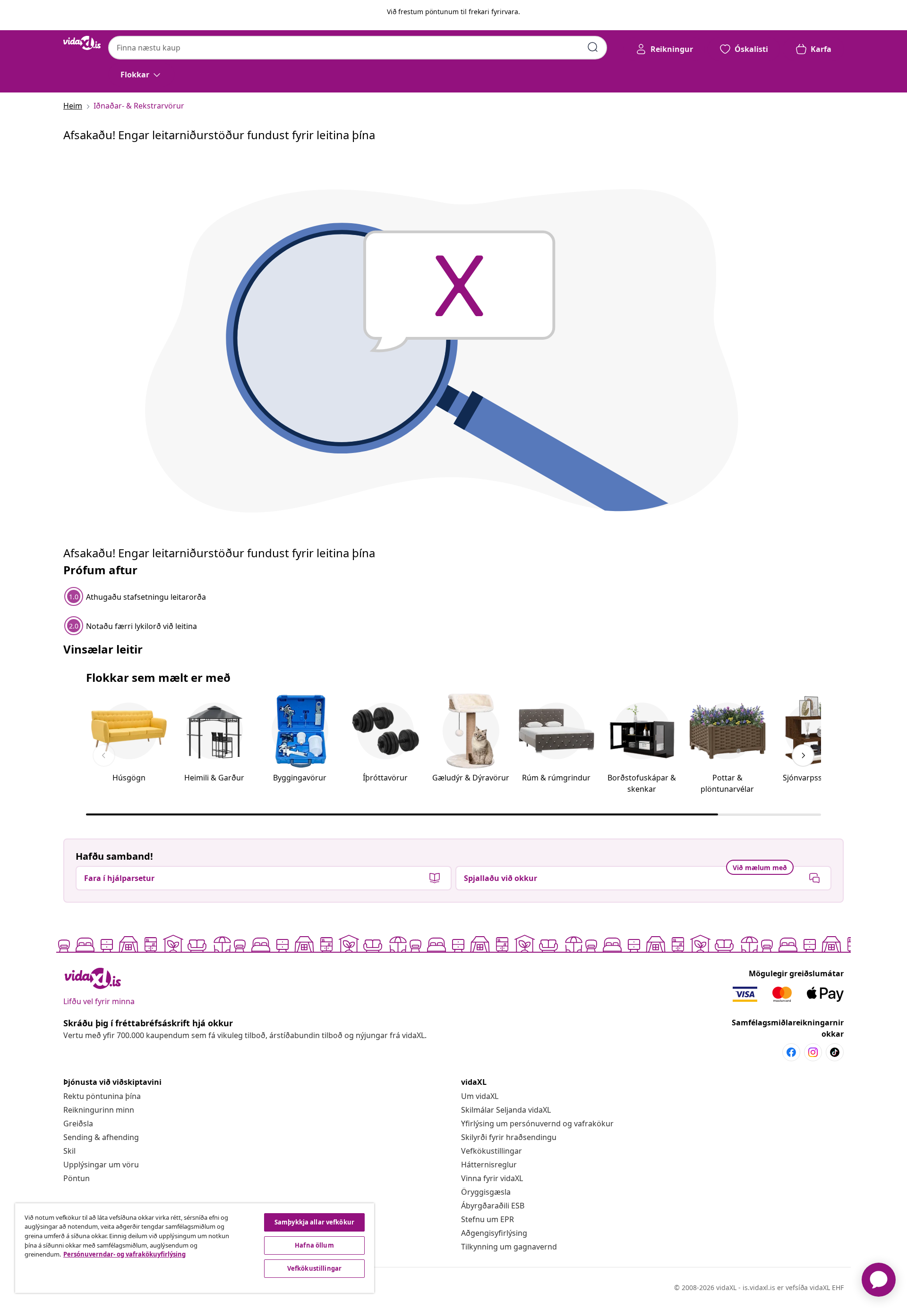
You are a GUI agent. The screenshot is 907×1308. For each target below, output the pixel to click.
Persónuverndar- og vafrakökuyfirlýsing (124, 1254)
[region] (194, 1248)
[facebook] (791, 1052)
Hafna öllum (314, 1245)
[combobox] (357, 47)
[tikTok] (834, 1052)
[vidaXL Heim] (82, 43)
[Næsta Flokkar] (803, 755)
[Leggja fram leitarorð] (592, 47)
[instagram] (813, 1052)
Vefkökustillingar (491, 1151)
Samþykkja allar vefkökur (314, 1222)
